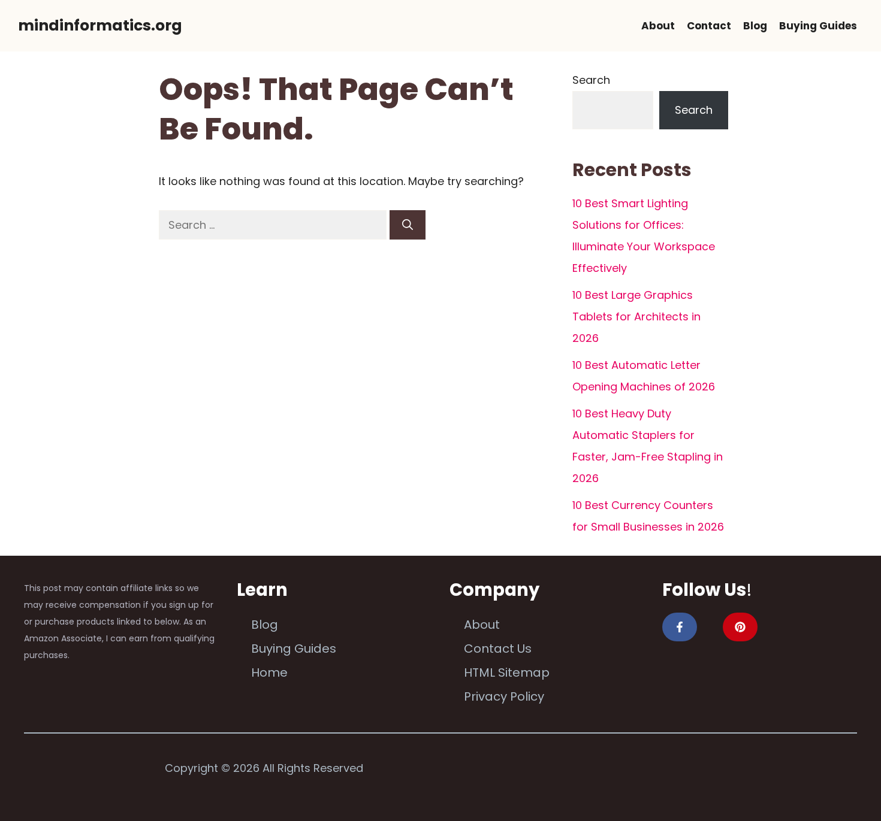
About (658, 26)
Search (591, 79)
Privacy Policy (504, 696)
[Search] (408, 225)
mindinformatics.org (100, 25)
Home (269, 672)
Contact (709, 26)
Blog (755, 26)
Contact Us (498, 648)
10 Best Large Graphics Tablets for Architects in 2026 (636, 316)
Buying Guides (818, 26)
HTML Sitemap (507, 672)
